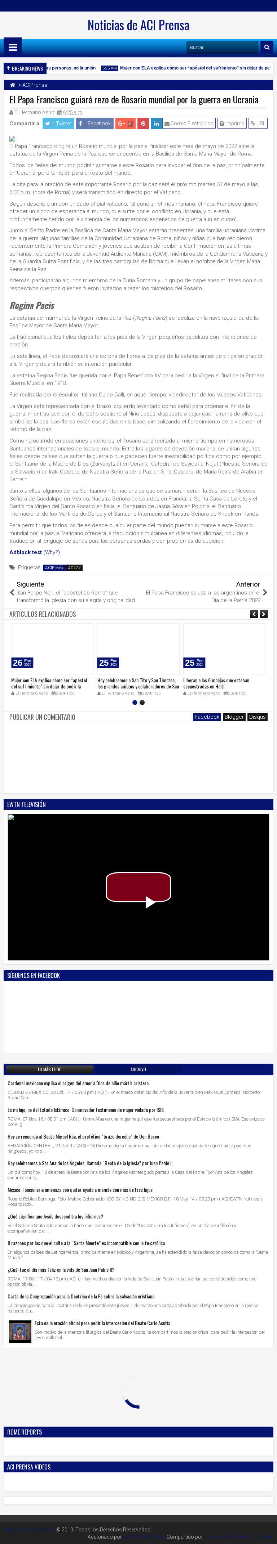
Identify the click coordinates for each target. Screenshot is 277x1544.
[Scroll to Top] (266, 1533)
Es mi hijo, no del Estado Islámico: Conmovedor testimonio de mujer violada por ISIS (86, 1109)
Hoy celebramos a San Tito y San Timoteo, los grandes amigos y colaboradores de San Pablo (138, 686)
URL (260, 123)
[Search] (266, 47)
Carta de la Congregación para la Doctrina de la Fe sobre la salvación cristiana (81, 1296)
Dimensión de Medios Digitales (238, 1537)
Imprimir (234, 123)
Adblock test (25, 552)
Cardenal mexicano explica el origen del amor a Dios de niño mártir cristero (78, 1083)
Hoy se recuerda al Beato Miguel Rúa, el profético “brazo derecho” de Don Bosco (83, 1136)
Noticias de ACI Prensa (138, 24)
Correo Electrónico (192, 123)
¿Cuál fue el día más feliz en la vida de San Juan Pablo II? (61, 1269)
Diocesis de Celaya (144, 1537)
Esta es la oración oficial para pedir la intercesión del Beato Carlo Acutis (102, 1323)
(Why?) (51, 552)
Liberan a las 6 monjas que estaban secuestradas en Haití (216, 683)
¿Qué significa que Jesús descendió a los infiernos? (55, 1216)
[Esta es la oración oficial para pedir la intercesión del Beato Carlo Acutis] (20, 1331)
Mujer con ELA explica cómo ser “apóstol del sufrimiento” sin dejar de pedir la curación (49, 686)
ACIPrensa (55, 567)
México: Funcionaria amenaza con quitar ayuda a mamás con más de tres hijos (80, 1189)
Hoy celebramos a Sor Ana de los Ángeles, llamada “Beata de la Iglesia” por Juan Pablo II (90, 1163)
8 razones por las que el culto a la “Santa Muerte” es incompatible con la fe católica (86, 1243)
